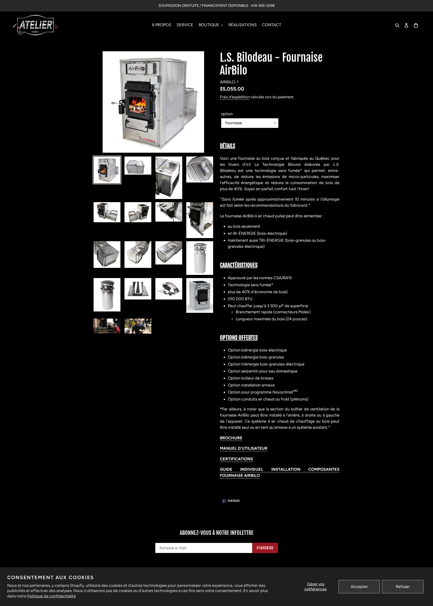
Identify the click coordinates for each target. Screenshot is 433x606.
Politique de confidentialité (51, 596)
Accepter (359, 586)
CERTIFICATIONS (236, 458)
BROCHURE (231, 437)
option (227, 113)
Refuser (403, 586)
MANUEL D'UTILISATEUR (243, 448)
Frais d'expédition (235, 97)
